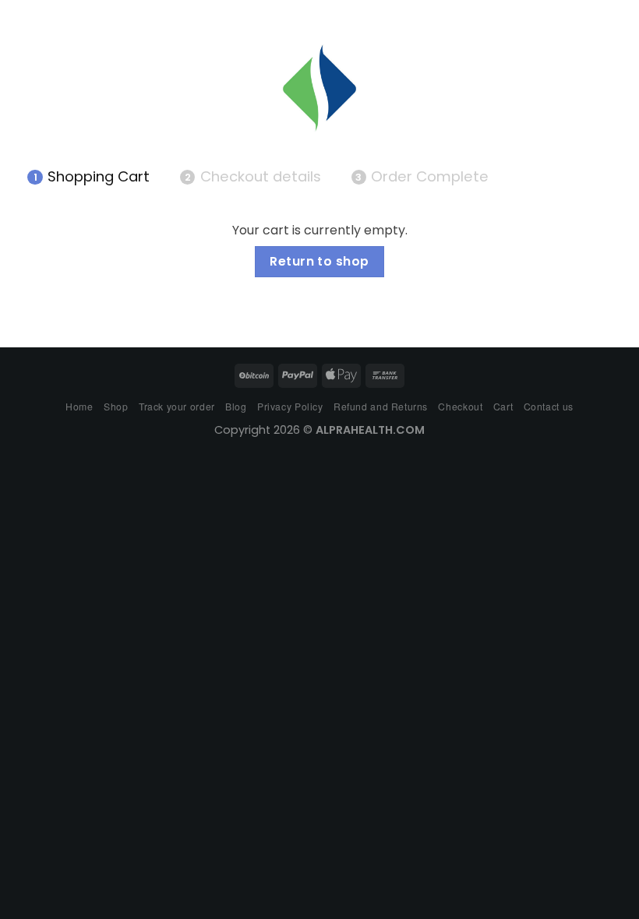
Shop (116, 406)
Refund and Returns (381, 406)
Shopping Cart (92, 176)
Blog (235, 406)
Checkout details (253, 176)
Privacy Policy (290, 406)
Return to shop (319, 261)
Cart (503, 406)
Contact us (549, 406)
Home (79, 406)
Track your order (177, 406)
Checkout (460, 406)
